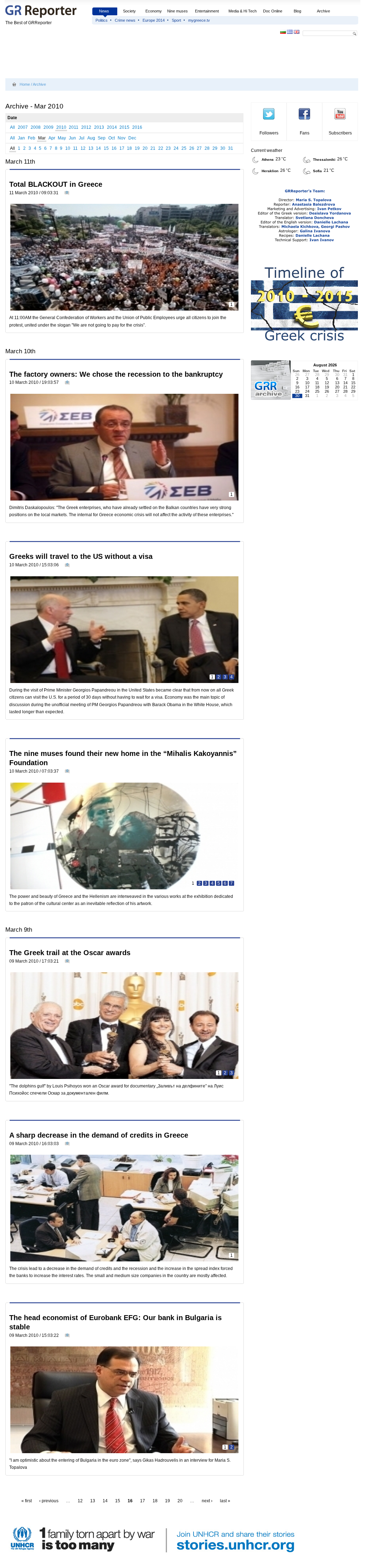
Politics (102, 20)
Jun (72, 138)
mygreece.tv (199, 20)
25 (183, 148)
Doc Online (272, 11)
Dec (132, 138)
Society (129, 11)
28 (207, 148)
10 (67, 148)
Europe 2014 (154, 20)
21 (152, 148)
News (104, 11)
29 (214, 148)
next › (207, 1500)
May (62, 138)
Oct (111, 138)
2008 (36, 127)
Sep (102, 138)
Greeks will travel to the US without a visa (81, 556)
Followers (268, 133)
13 (90, 148)
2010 (61, 127)
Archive (323, 11)
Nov (121, 138)
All (12, 127)
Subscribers (340, 133)
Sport (176, 20)
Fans (304, 133)
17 (121, 148)
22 (160, 148)
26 (191, 148)
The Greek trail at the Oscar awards (69, 953)
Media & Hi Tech (242, 11)
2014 (112, 127)
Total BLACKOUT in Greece (55, 184)
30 (222, 148)
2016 (137, 127)
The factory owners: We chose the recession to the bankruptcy (116, 374)
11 (75, 148)
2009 (48, 127)
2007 (23, 127)
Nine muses (177, 11)
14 (98, 148)
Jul (81, 138)
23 (168, 148)
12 (83, 148)
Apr (51, 138)
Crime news (125, 20)
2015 (124, 127)
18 (129, 148)
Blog (297, 11)
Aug (91, 138)
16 (114, 148)
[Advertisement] (135, 58)
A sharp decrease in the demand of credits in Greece (98, 1135)
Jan (21, 138)
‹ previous (48, 1500)
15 (106, 148)
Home (25, 84)
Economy (153, 11)
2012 (86, 127)
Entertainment (207, 11)
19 (137, 148)
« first (26, 1500)
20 (145, 148)
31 (230, 148)
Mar (42, 138)
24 (176, 148)
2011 (73, 127)
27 (199, 148)
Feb (31, 138)
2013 (99, 127)
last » (225, 1500)
